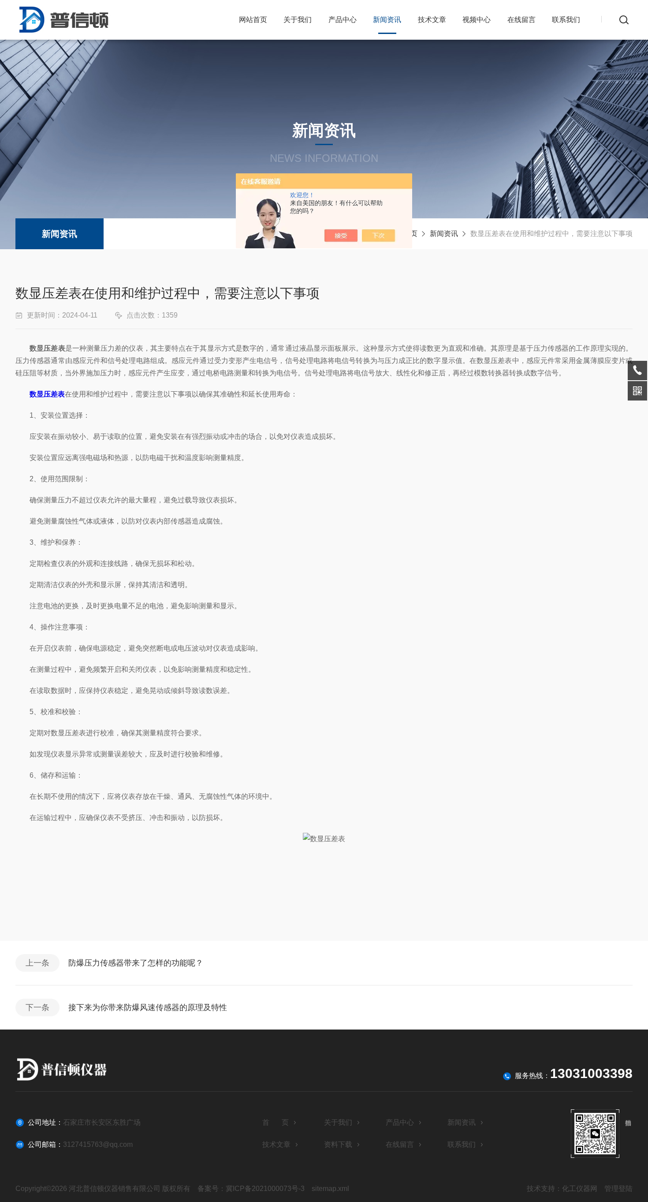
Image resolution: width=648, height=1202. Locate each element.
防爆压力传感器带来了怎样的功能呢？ (135, 963)
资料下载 (338, 1144)
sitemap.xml (330, 1188)
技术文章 (432, 19)
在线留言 (521, 19)
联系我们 (566, 19)
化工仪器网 (579, 1188)
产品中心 (342, 19)
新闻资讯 (387, 19)
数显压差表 (47, 394)
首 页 (275, 1122)
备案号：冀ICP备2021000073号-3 (251, 1188)
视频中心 (476, 19)
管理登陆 (618, 1188)
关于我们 (297, 19)
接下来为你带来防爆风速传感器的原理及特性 (147, 1007)
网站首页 (253, 19)
